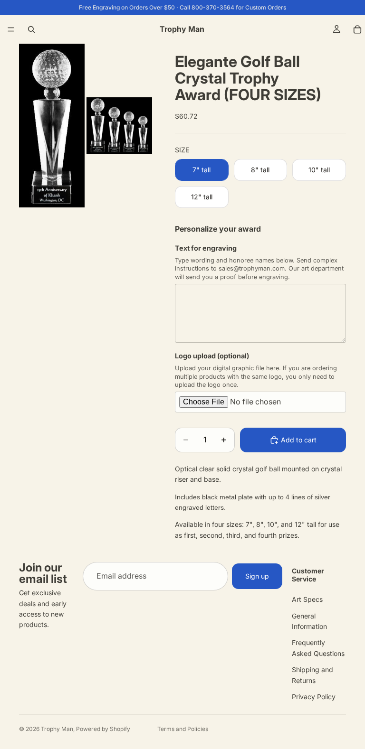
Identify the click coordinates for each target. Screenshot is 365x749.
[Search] (31, 29)
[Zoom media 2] (119, 125)
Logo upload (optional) (212, 356)
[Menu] (11, 29)
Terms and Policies (182, 728)
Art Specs (307, 599)
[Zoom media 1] (52, 125)
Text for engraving (206, 248)
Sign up (257, 576)
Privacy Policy (314, 697)
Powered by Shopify (103, 728)
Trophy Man (57, 728)
